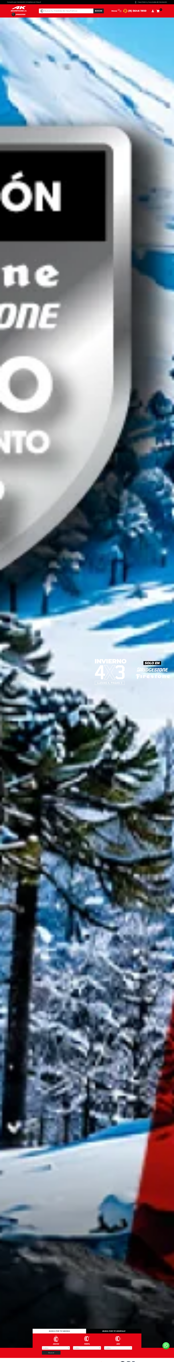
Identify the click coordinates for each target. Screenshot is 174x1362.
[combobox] (56, 1348)
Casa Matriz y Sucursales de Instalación (152, 2)
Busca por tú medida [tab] (59, 1331)
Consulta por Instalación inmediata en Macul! (24, 2)
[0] (158, 11)
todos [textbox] (45, 1348)
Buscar (98, 11)
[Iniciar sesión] (152, 11)
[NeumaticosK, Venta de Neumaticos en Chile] (19, 11)
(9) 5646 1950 (137, 10)
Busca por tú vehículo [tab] (113, 1331)
